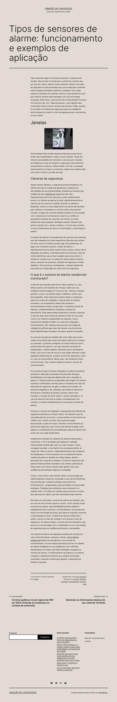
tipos (84, 584)
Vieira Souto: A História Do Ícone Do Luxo (67, 664)
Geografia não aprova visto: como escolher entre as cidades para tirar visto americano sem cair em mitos (68, 657)
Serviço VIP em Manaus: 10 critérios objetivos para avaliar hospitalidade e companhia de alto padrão (68, 648)
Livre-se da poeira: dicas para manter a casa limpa (68, 669)
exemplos (64, 582)
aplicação (82, 579)
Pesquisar (13, 633)
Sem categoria (81, 577)
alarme (76, 579)
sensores (83, 582)
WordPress (103, 693)
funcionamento (74, 582)
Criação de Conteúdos (58, 8)
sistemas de (50, 194)
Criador (36, 579)
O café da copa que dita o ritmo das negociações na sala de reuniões (67, 640)
